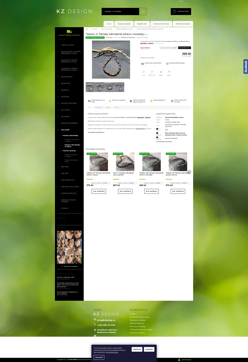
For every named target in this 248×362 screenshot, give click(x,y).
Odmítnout (137, 349)
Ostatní (64, 208)
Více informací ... (159, 43)
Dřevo (167, 133)
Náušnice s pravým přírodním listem (69, 61)
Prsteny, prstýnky (69, 103)
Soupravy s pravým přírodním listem (69, 69)
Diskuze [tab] (108, 107)
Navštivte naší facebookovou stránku (107, 331)
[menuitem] (109, 24)
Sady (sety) (65, 110)
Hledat (141, 11)
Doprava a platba (137, 320)
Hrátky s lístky (67, 45)
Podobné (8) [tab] (98, 107)
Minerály (172, 133)
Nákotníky (65, 83)
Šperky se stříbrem (69, 123)
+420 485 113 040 (106, 325)
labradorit (143, 43)
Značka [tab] (116, 107)
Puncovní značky (137, 326)
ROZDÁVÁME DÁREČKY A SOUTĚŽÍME (67, 293)
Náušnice (65, 97)
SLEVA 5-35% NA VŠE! (65, 277)
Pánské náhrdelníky (70, 135)
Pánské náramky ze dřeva (71, 161)
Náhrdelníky (66, 77)
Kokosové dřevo (181, 135)
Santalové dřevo (140, 129)
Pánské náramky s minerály (71, 155)
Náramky (65, 90)
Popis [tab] (89, 107)
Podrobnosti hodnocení (128, 37)
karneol (150, 43)
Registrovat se (184, 48)
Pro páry (65, 167)
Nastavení (99, 357)
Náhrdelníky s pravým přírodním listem (71, 52)
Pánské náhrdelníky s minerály (72, 140)
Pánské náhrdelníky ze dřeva (72, 145)
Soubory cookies (137, 333)
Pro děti (65, 173)
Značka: (142, 37)
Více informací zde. (112, 352)
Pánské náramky (69, 151)
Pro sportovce (67, 180)
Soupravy (65, 116)
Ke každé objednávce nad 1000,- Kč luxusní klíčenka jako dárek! (68, 285)
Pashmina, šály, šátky (70, 187)
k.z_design (102, 337)
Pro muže (65, 130)
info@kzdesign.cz (106, 320)
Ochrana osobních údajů (141, 329)
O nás (132, 314)
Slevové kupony (137, 323)
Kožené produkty (69, 193)
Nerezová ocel (180, 133)
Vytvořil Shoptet (186, 360)
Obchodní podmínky (139, 317)
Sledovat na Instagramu (71, 266)
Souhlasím (149, 349)
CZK (180, 1)
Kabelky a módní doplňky (68, 201)
